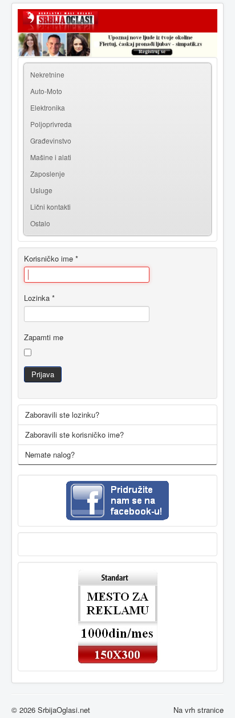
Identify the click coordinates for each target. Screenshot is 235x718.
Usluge (41, 190)
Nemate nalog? (50, 454)
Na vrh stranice (198, 709)
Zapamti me (43, 337)
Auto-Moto (46, 91)
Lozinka (39, 298)
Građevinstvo (50, 140)
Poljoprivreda (51, 124)
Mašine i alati (50, 157)
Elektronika (47, 107)
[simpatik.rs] (117, 44)
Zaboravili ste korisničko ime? (74, 434)
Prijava (42, 374)
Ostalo (40, 223)
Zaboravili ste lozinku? (62, 414)
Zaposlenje (47, 173)
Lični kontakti (50, 206)
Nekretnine (47, 74)
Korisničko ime (51, 259)
